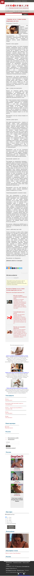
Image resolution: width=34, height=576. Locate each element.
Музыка (6, 412)
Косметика (7, 426)
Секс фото (17, 11)
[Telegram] (21, 268)
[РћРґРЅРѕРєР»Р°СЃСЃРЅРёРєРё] (9, 268)
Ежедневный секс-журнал (11, 570)
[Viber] (16, 268)
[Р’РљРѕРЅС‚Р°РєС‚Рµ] (7, 268)
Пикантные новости (9, 427)
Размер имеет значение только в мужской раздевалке (17, 388)
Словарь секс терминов (24, 11)
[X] (12, 268)
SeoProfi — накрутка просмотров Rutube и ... (14, 407)
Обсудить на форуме (11, 275)
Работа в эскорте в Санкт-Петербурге (13, 553)
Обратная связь (24, 1)
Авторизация (11, 439)
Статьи (7, 564)
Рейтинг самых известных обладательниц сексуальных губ (17, 372)
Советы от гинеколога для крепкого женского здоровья (17, 355)
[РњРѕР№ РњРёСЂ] (10, 268)
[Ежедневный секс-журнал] (17, 9)
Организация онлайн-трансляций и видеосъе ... (14, 403)
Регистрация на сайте (13, 438)
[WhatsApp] (18, 268)
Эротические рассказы (17, 12)
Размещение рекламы (17, 1)
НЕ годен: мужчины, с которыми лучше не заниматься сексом (20, 297)
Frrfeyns (6, 399)
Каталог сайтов (26, 562)
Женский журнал (20, 570)
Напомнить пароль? (11, 448)
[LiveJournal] (14, 268)
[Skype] (19, 268)
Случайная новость (9, 11)
